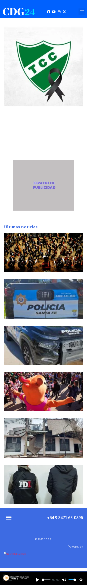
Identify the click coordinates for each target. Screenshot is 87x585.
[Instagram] (59, 11)
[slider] (46, 580)
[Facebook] (48, 11)
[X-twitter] (64, 11)
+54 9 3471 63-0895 (65, 517)
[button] (82, 11)
